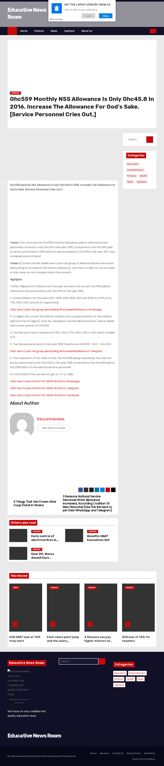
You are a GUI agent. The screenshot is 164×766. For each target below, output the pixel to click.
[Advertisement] (82, 66)
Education (133, 164)
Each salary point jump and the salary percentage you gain (63, 641)
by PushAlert (58, 19)
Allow (106, 15)
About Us (87, 31)
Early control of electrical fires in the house (43, 540)
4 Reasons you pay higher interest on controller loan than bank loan (98, 642)
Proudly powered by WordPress (24, 756)
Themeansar (69, 756)
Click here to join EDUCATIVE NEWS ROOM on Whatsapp (45, 381)
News (54, 31)
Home (24, 31)
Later (88, 15)
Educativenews (51, 419)
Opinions (69, 31)
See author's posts (53, 428)
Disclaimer (149, 753)
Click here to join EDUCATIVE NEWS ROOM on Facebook (44, 395)
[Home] (12, 31)
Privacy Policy (134, 753)
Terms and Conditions (143, 759)
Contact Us (118, 753)
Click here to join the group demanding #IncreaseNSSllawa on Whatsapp (56, 309)
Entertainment (135, 170)
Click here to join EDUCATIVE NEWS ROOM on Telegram (44, 388)
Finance (39, 31)
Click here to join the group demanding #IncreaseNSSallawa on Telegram (56, 351)
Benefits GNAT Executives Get (98, 538)
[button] (147, 31)
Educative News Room (34, 735)
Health (143, 175)
